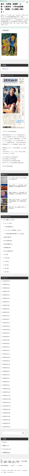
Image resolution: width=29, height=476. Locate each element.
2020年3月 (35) (6, 388)
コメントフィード (7, 448)
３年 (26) (6, 261)
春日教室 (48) (7, 247)
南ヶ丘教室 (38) (8, 240)
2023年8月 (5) (6, 288)
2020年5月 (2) (6, 381)
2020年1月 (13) (6, 395)
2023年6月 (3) (6, 295)
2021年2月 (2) (6, 350)
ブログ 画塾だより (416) (8, 219)
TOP (14, 462)
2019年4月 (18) (6, 426)
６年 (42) (6, 271)
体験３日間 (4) (7, 237)
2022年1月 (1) (6, 322)
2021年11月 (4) (6, 326)
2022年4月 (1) (6, 312)
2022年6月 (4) (6, 308)
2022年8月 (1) (6, 301)
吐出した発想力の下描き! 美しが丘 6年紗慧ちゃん (17, 178)
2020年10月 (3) (6, 364)
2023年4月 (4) (6, 298)
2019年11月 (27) (7, 402)
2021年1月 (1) (6, 354)
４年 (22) (6, 265)
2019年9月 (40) (6, 409)
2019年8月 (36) (6, 413)
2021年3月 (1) (6, 347)
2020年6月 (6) (6, 378)
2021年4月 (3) (6, 343)
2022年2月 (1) (6, 319)
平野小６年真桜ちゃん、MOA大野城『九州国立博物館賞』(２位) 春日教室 (18, 186)
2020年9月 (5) (6, 367)
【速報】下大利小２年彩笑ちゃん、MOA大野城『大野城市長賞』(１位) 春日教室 (18, 201)
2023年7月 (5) (6, 291)
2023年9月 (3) (6, 284)
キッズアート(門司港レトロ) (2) (13, 230)
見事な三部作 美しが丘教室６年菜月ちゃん (17, 208)
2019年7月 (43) (6, 416)
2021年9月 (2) (6, 333)
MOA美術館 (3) (9, 226)
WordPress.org (6, 452)
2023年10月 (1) (6, 281)
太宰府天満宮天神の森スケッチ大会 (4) (15, 233)
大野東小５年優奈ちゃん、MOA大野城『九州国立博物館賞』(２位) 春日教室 (18, 193)
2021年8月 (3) (6, 336)
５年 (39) (6, 268)
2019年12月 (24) (7, 399)
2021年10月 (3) (6, 329)
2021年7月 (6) (6, 340)
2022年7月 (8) (6, 305)
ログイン (5, 442)
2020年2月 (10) (6, 392)
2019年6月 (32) (6, 419)
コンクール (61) (8, 223)
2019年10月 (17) (7, 406)
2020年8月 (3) (6, 371)
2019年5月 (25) (6, 423)
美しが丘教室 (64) (8, 251)
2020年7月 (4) (6, 374)
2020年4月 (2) (6, 385)
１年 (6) (6, 254)
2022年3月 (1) (6, 315)
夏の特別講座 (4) (8, 244)
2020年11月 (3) (6, 360)
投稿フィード (6, 445)
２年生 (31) (7, 258)
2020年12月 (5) (6, 357)
